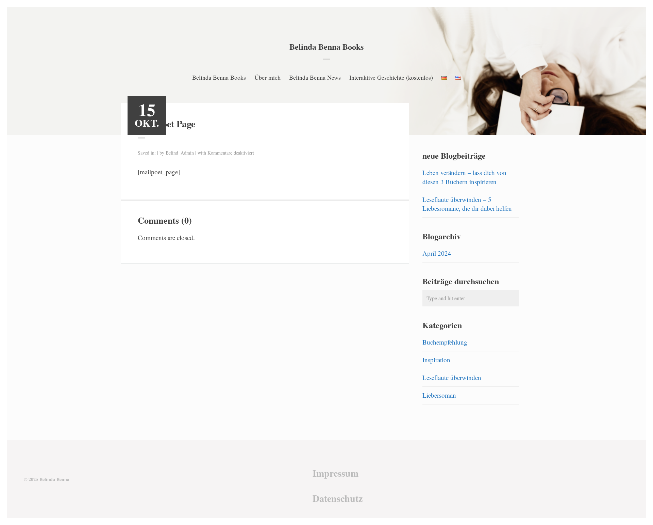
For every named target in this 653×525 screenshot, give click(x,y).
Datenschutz (338, 498)
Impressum (335, 473)
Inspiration (436, 359)
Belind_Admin (180, 152)
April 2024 (436, 253)
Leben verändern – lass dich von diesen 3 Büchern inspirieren (464, 177)
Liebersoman (439, 395)
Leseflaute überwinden (451, 377)
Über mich (267, 77)
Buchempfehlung (444, 342)
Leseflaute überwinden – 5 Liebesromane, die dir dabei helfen (467, 204)
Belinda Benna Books (326, 46)
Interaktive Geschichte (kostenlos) (391, 77)
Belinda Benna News (315, 77)
